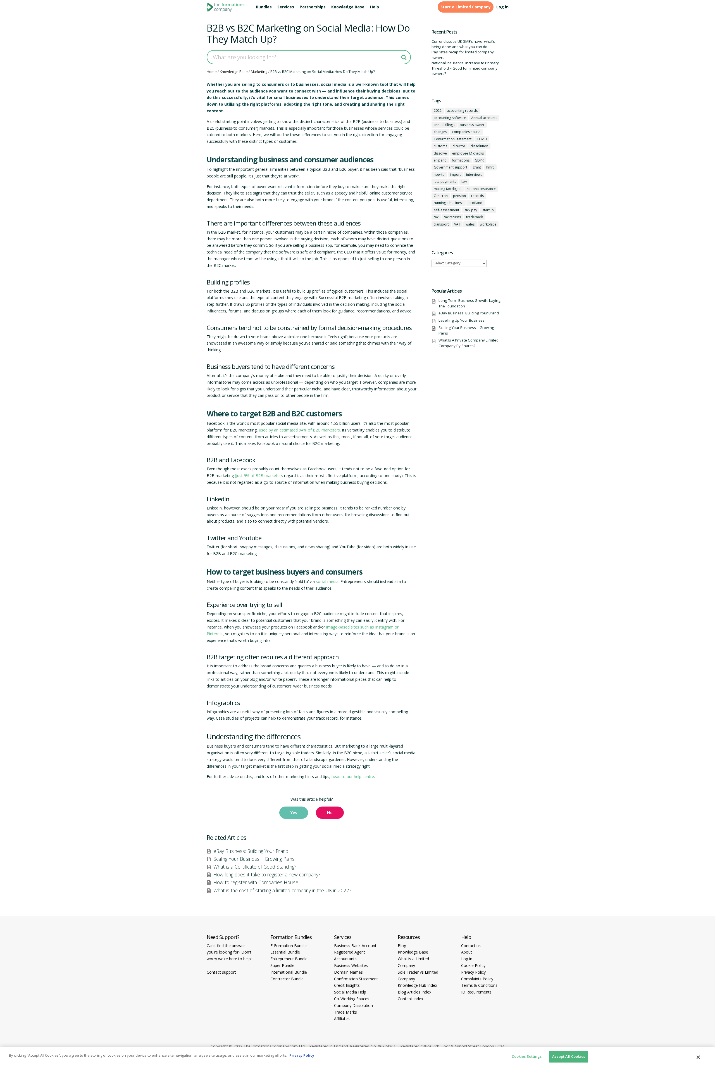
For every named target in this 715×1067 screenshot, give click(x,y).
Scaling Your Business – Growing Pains (254, 858)
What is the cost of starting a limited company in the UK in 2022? (282, 890)
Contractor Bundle (287, 978)
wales (470, 224)
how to (439, 174)
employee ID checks (468, 153)
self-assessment (446, 210)
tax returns (452, 217)
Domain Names (348, 972)
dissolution (479, 146)
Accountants (345, 958)
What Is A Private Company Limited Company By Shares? (468, 343)
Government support (450, 167)
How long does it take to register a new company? (267, 874)
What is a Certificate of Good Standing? (255, 866)
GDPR (479, 160)
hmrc (490, 167)
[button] (293, 813)
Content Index (410, 998)
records (477, 195)
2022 (438, 110)
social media (327, 581)
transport (441, 224)
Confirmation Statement (452, 139)
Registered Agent (349, 952)
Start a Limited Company (465, 7)
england (440, 160)
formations (460, 160)
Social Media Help (350, 992)
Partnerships (313, 7)
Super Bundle (282, 965)
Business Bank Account (355, 945)
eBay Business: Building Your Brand (250, 851)
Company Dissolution (353, 1005)
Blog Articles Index (414, 992)
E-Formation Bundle (288, 945)
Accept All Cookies (568, 1056)
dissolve (440, 153)
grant (477, 167)
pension (459, 195)
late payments (445, 181)
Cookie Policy (473, 965)
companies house (466, 131)
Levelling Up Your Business (461, 320)
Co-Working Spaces (351, 998)
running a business (448, 202)
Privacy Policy (473, 972)
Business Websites (351, 965)
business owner (472, 124)
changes (440, 131)
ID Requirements (476, 992)
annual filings (444, 124)
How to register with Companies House (255, 882)
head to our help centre (353, 776)
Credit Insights (347, 985)
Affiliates (342, 1018)
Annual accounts (484, 117)
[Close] (698, 1057)
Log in (502, 7)
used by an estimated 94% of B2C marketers (299, 430)
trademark (474, 217)
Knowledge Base (347, 7)
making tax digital (447, 188)
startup (488, 210)
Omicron (441, 195)
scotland (475, 202)
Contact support (221, 972)
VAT (457, 224)
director (458, 146)
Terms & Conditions (479, 985)
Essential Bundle (285, 952)
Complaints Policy (477, 978)
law (464, 181)
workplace (488, 224)
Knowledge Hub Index (417, 985)
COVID (482, 139)
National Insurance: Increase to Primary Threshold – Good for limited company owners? (465, 68)
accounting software (450, 117)
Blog (402, 945)
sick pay (470, 210)
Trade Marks (345, 1012)
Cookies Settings (527, 1056)
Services (285, 7)
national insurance (481, 188)
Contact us (471, 945)
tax (436, 217)
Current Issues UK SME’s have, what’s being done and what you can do (463, 44)
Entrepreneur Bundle (289, 958)
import (455, 174)
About (466, 952)
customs (440, 146)
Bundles (264, 7)
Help (374, 7)
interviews (474, 174)
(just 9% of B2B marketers (259, 475)
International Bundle (288, 972)
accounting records (462, 110)
